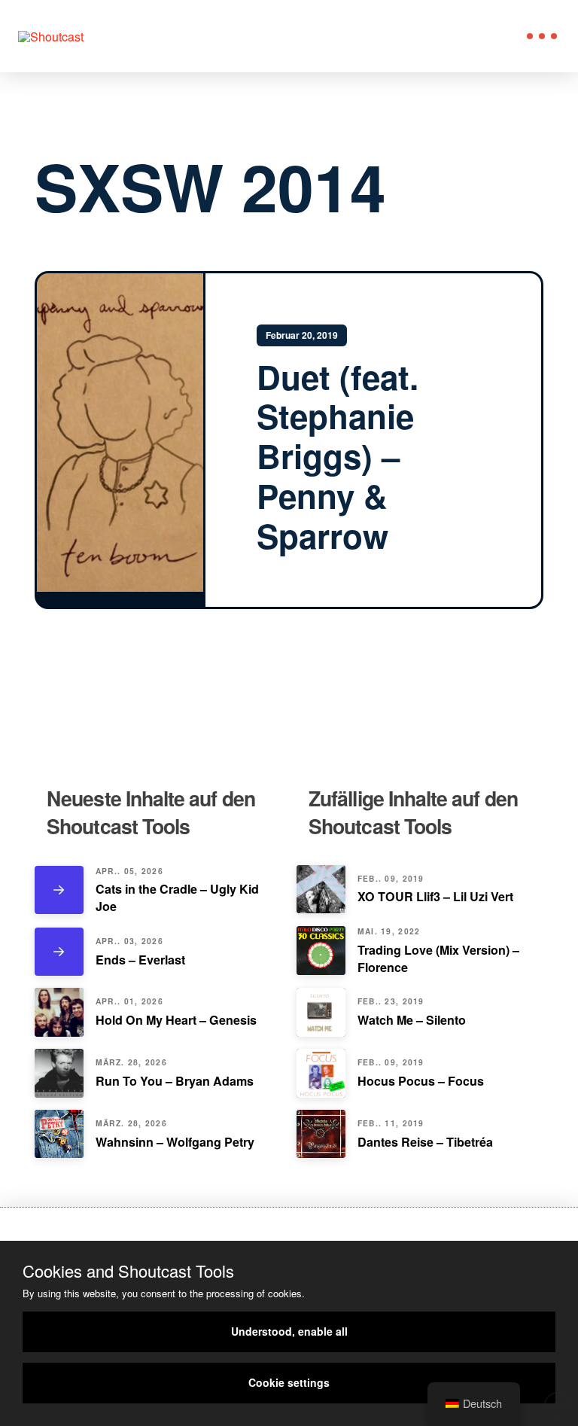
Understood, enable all (289, 1331)
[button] (542, 36)
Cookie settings (289, 1382)
